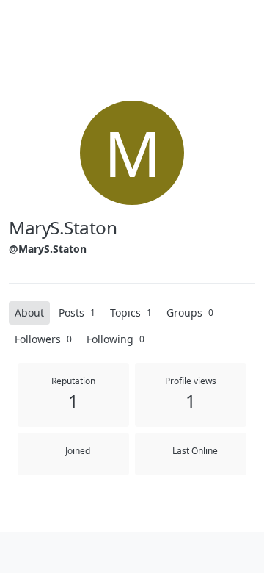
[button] (21, 552)
